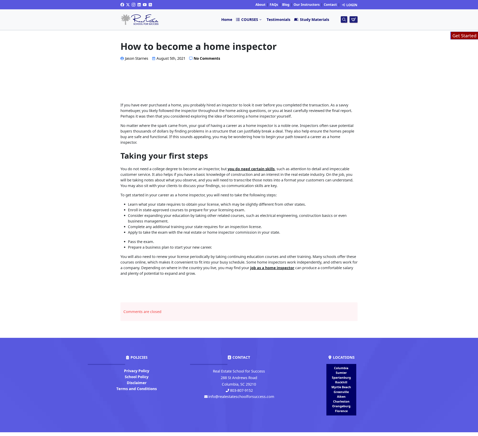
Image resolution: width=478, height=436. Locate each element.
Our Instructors (307, 5)
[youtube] (145, 5)
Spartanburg (341, 378)
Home (226, 19)
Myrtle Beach (341, 387)
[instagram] (133, 5)
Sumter (341, 373)
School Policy (136, 376)
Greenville (341, 392)
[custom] (122, 5)
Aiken (341, 397)
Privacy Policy (136, 370)
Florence (341, 411)
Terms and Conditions (136, 388)
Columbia (341, 368)
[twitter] (128, 5)
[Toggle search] (344, 19)
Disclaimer (137, 382)
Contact (330, 5)
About (260, 5)
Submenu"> (260, 19)
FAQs (274, 5)
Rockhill (341, 382)
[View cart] (354, 19)
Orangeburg (341, 406)
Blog (285, 5)
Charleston (341, 401)
